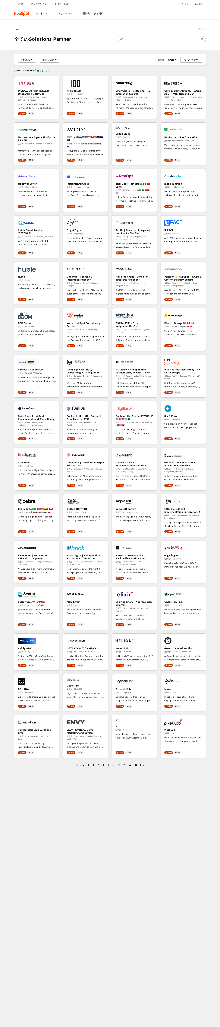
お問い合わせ (63, 4)
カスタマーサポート (42, 4)
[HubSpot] (21, 13)
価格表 (86, 13)
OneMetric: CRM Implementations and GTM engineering (131, 464)
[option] (25, 59)
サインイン (185, 4)
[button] (202, 29)
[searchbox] (161, 39)
